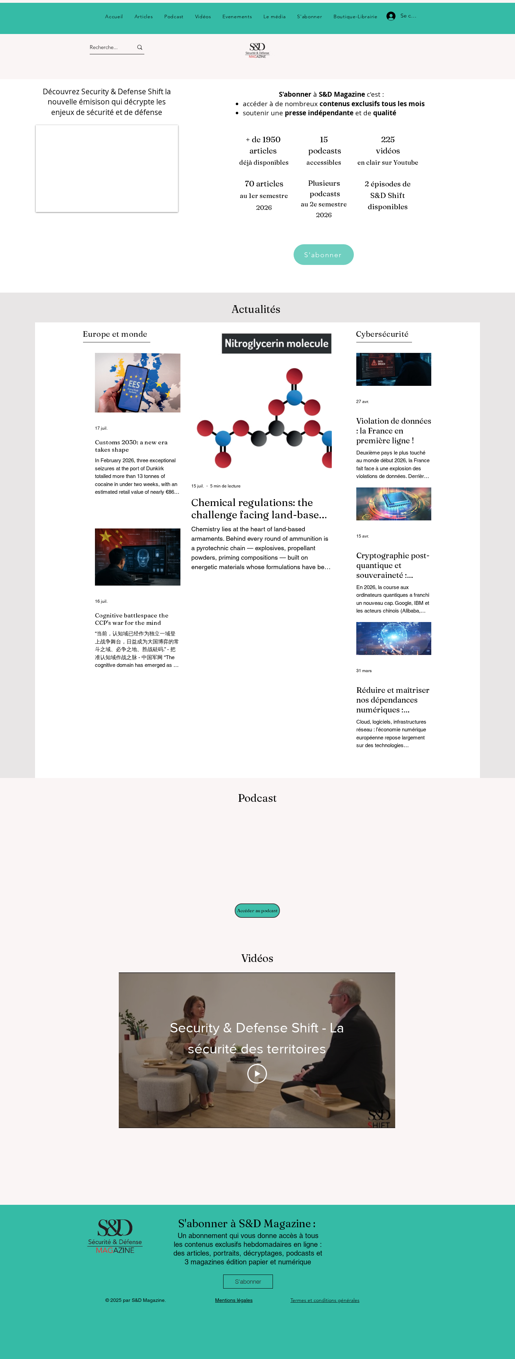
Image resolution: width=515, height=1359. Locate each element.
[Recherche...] (139, 47)
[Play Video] (257, 1074)
